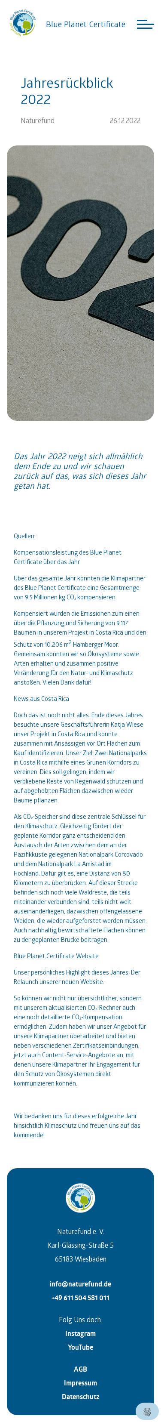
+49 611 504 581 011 (80, 1297)
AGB (80, 1369)
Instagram (80, 1333)
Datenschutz (81, 1396)
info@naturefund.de (80, 1284)
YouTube (80, 1347)
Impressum (80, 1383)
